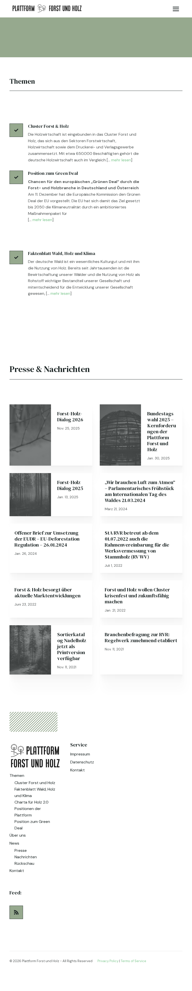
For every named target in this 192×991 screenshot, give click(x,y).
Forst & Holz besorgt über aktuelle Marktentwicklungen (47, 592)
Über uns (18, 835)
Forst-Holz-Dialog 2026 (70, 416)
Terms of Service (133, 961)
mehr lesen (121, 160)
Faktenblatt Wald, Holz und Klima (34, 792)
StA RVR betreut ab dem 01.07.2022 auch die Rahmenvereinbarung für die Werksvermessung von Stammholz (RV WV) (137, 544)
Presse (20, 850)
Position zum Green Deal (32, 825)
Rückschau (24, 863)
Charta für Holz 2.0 (31, 802)
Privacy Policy (108, 961)
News (14, 843)
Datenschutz (82, 762)
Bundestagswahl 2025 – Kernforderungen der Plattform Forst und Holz (161, 431)
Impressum (80, 754)
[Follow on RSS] (16, 912)
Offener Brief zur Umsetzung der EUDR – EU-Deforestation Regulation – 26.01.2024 (47, 538)
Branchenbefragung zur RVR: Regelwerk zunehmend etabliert (141, 637)
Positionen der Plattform (27, 812)
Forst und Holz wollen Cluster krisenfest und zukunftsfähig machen (137, 595)
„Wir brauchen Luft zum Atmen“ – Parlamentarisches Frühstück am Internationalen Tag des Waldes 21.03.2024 (140, 491)
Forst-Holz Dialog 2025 (70, 485)
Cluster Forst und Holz (34, 782)
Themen (17, 775)
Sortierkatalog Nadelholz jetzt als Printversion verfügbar (71, 646)
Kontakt (17, 870)
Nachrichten (25, 857)
